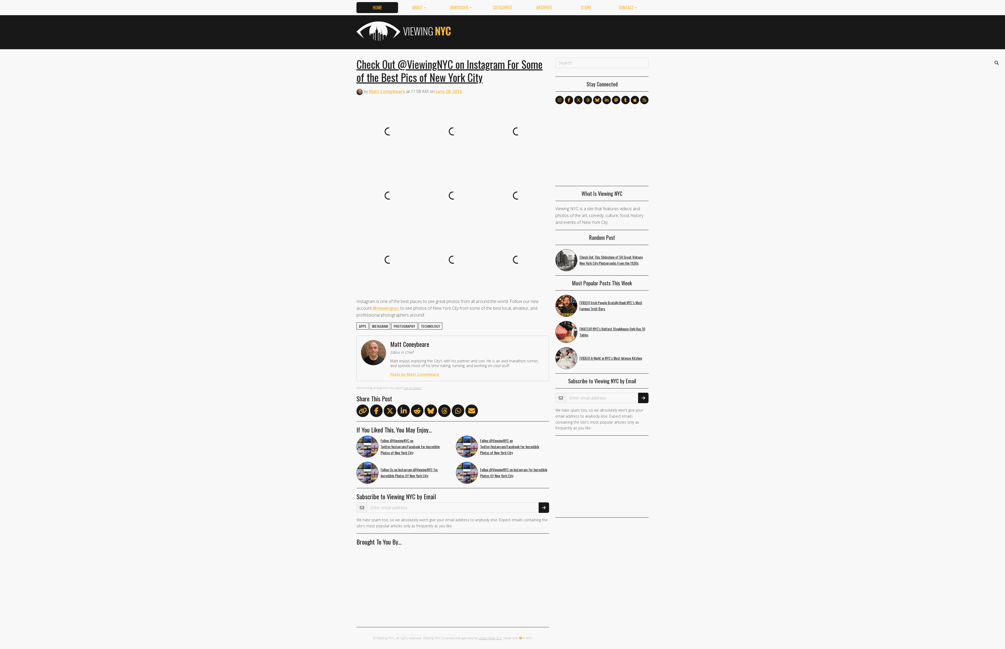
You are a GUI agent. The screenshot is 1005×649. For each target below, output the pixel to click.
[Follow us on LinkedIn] (606, 100)
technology (430, 326)
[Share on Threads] (444, 412)
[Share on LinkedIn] (403, 412)
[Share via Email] (471, 412)
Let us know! (412, 388)
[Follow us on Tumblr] (625, 100)
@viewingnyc (386, 308)
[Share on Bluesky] (431, 412)
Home (377, 7)
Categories (502, 7)
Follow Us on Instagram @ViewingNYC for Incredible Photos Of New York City (409, 472)
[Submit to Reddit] (417, 412)
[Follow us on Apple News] (635, 100)
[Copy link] (362, 410)
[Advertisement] (553, 31)
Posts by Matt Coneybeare (414, 374)
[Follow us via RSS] (644, 100)
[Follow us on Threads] (588, 100)
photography (404, 326)
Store (586, 7)
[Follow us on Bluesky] (597, 100)
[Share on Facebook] (376, 412)
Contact (626, 7)
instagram (380, 326)
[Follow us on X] (578, 100)
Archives (544, 7)
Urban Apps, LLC (490, 638)
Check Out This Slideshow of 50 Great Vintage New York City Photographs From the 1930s (611, 260)
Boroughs (459, 7)
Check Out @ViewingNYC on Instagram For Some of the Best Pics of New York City (449, 70)
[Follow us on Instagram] (559, 100)
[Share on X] (390, 412)
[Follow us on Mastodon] (616, 100)
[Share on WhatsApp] (458, 412)
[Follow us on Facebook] (569, 100)
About (417, 7)
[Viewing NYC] (403, 31)
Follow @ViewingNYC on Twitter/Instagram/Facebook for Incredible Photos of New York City (410, 446)
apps (362, 326)
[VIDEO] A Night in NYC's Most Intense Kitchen (610, 358)
